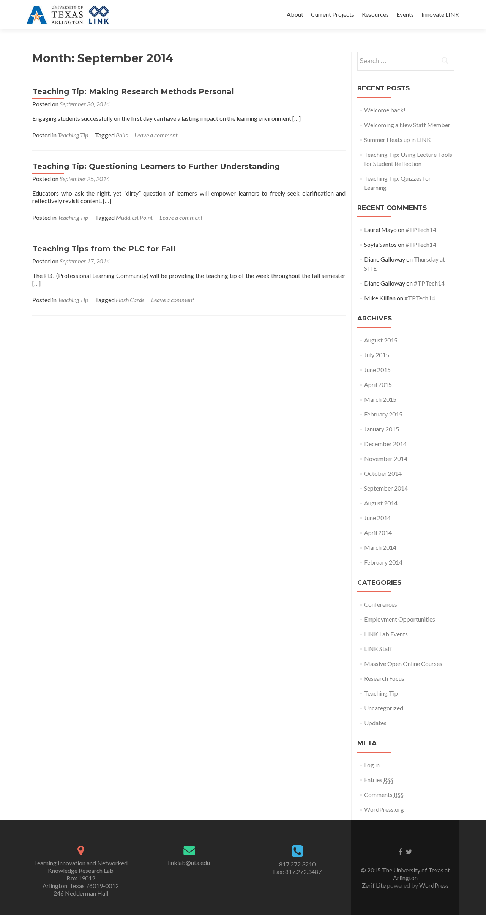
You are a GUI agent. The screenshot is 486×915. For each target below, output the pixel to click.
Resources (375, 14)
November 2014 (385, 458)
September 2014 (386, 488)
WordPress (433, 885)
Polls (122, 135)
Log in (372, 764)
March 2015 (380, 399)
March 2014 (380, 547)
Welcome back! (385, 110)
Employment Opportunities (399, 619)
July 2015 (376, 354)
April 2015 (378, 384)
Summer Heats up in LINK (397, 139)
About (295, 14)
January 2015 (381, 428)
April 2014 (378, 532)
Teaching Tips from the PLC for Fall (103, 248)
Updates (375, 722)
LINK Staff (378, 648)
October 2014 (383, 473)
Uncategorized (383, 707)
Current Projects (332, 14)
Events (405, 14)
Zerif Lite (374, 885)
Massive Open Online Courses (403, 663)
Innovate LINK (440, 14)
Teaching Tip (73, 135)
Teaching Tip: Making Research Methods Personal (133, 91)
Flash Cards (130, 299)
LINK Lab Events (386, 633)
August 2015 (381, 340)
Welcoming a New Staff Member (407, 124)
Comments (384, 794)
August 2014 (381, 502)
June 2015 (377, 369)
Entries (378, 779)
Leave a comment (155, 135)
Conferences (380, 604)
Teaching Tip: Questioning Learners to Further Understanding (156, 166)
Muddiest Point (134, 217)
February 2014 (383, 562)
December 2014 (385, 443)
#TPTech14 (421, 229)
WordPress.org (384, 809)
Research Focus (384, 678)
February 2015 (383, 414)
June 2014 (377, 517)
